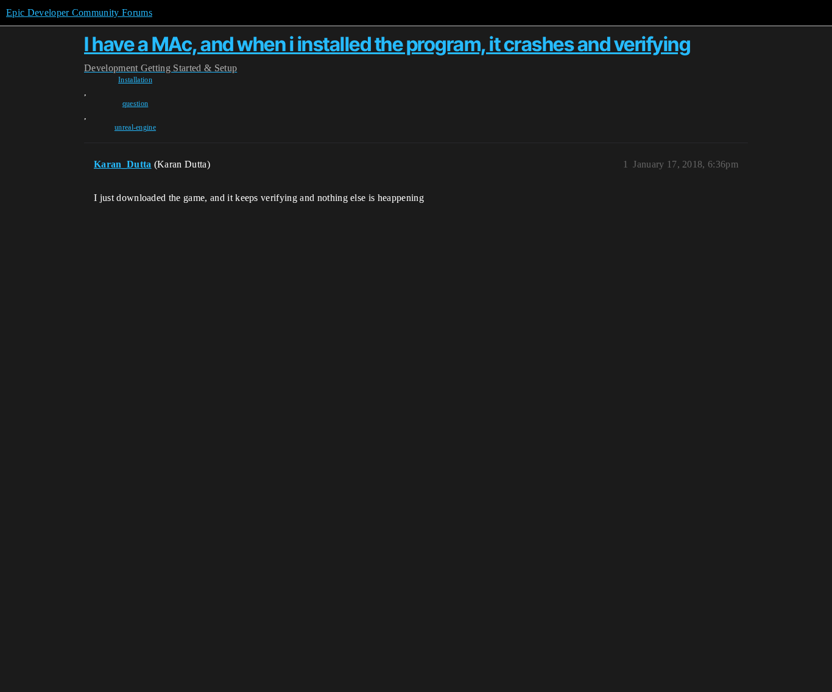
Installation (135, 80)
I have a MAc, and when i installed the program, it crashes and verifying (387, 44)
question (135, 103)
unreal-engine (135, 127)
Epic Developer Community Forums (79, 12)
